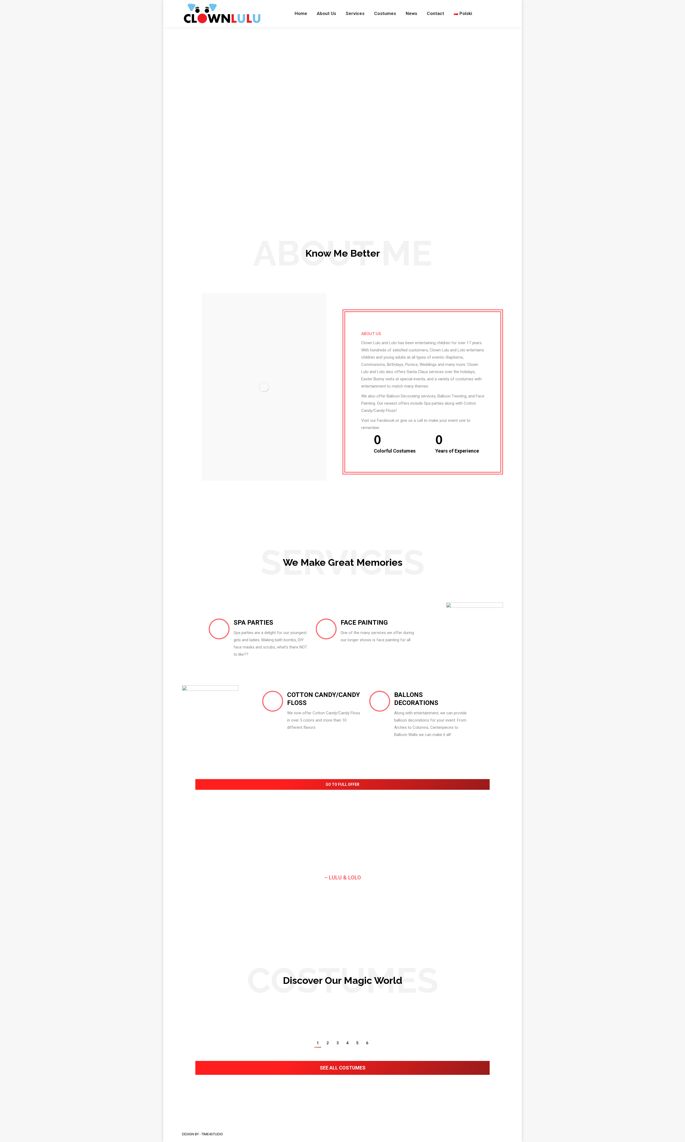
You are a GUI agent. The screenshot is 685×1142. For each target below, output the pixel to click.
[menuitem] (301, 13)
